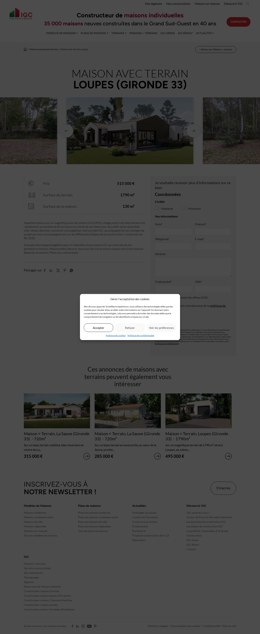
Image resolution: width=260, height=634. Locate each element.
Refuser (130, 327)
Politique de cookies (116, 335)
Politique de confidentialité (141, 335)
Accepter (98, 327)
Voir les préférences (161, 327)
